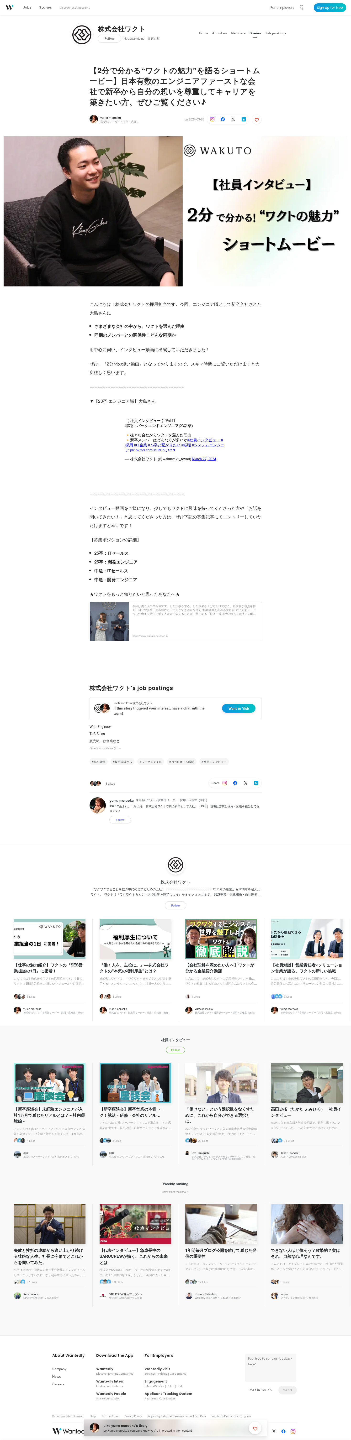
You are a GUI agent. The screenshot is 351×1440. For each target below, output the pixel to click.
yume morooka (110, 117)
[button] (68, 1355)
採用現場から (123, 762)
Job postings (276, 33)
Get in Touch (261, 1390)
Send (287, 1390)
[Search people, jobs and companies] (302, 7)
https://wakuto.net (134, 38)
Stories (255, 33)
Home (203, 33)
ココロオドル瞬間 (182, 762)
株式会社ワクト (121, 29)
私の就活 (99, 762)
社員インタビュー (215, 762)
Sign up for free (330, 7)
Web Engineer (100, 726)
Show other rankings (174, 1192)
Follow (109, 39)
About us (219, 33)
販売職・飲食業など (105, 740)
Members (238, 33)
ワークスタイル (152, 762)
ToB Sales (97, 733)
